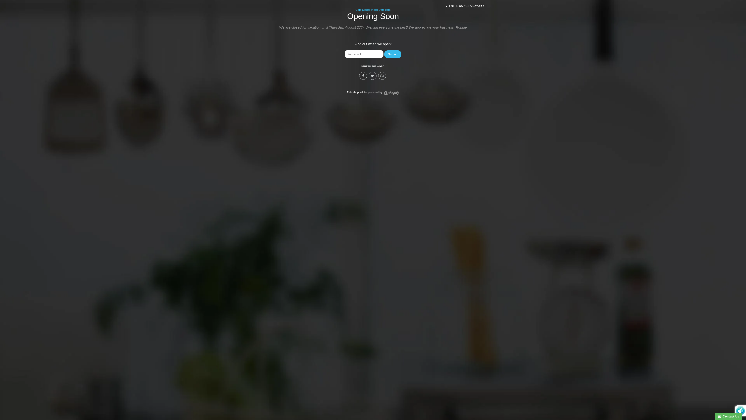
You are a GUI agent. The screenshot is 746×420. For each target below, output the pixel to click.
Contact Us (730, 416)
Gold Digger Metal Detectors (373, 9)
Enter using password (466, 5)
